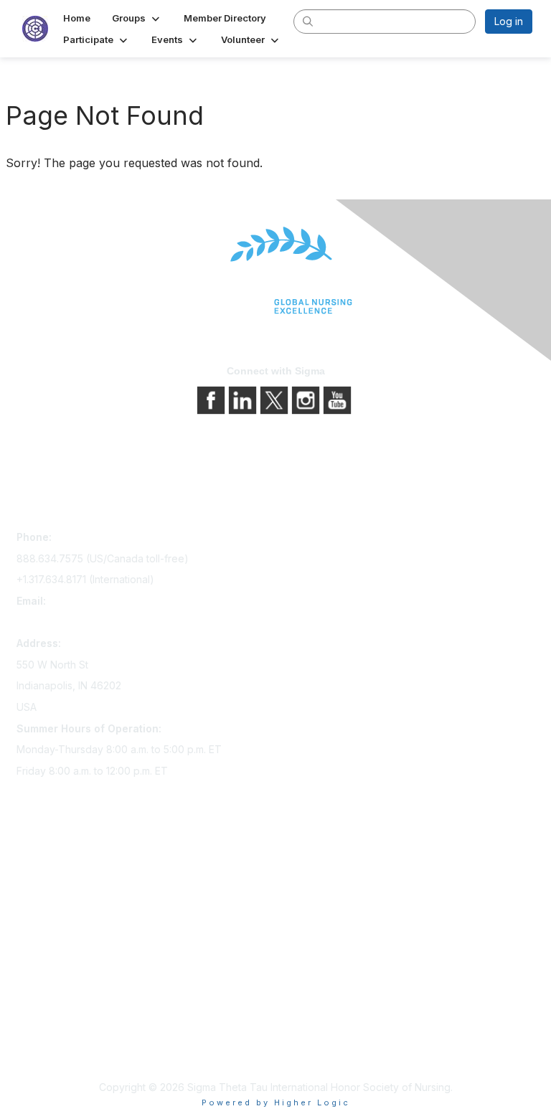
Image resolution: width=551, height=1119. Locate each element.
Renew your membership (76, 908)
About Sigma (46, 1008)
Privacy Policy (50, 1028)
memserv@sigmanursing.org (83, 622)
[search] (308, 20)
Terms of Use (48, 1048)
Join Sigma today (57, 867)
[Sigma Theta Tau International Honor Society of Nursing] (275, 271)
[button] (137, 18)
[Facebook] (212, 398)
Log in (508, 21)
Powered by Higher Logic (276, 1102)
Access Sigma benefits (70, 888)
